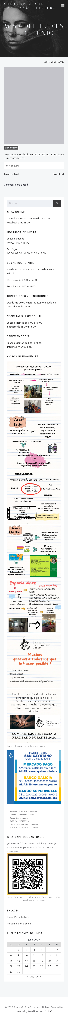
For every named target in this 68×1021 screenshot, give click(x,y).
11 (34, 955)
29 (11, 971)
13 (49, 955)
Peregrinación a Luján (19, 923)
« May (30, 976)
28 (57, 966)
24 (26, 966)
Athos (47, 61)
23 (18, 966)
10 (26, 955)
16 (18, 960)
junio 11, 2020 (57, 61)
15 (11, 960)
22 (11, 966)
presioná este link (43, 897)
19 (41, 960)
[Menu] (63, 5)
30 (18, 971)
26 (41, 966)
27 (49, 966)
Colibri (48, 1011)
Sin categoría (11, 147)
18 (34, 960)
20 (49, 960)
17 (26, 960)
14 (57, 955)
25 (34, 966)
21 (57, 960)
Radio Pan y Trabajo (18, 916)
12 (41, 955)
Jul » (38, 976)
